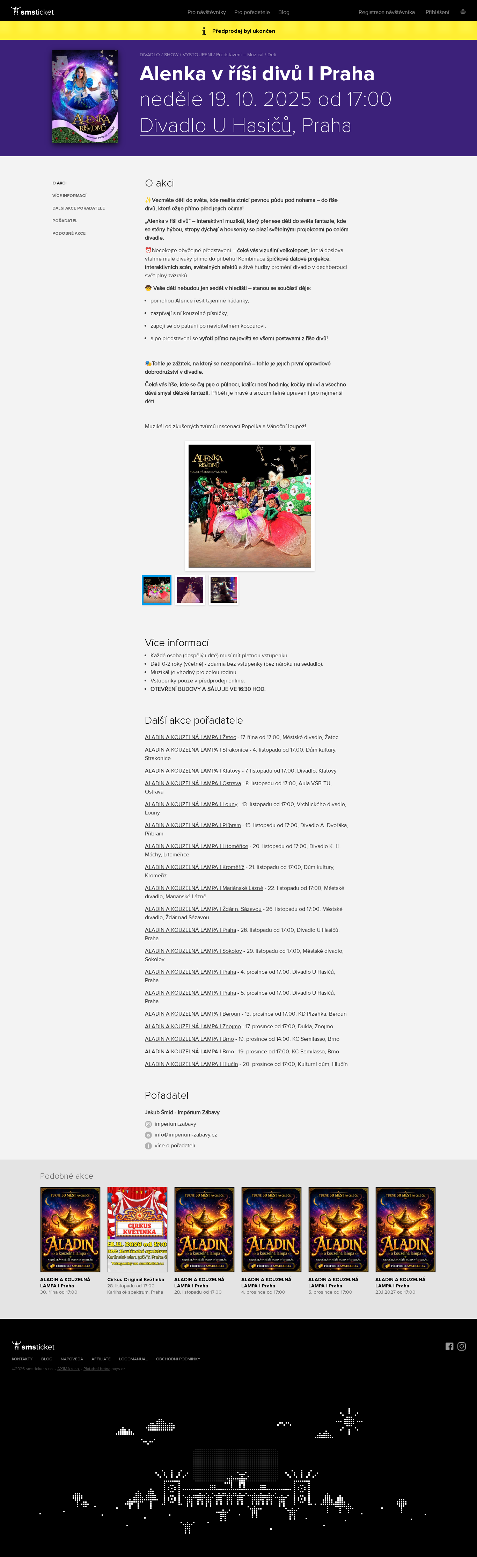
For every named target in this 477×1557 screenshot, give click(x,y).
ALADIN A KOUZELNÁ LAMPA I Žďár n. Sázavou (203, 909)
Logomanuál (133, 1359)
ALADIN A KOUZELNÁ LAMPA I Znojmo (193, 1026)
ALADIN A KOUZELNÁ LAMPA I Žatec (190, 737)
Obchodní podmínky (178, 1359)
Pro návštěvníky (207, 12)
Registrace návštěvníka (387, 12)
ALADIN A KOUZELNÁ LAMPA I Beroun (192, 1013)
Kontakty (22, 1359)
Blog (283, 12)
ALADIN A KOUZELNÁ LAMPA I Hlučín (191, 1064)
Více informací (69, 195)
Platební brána (96, 1369)
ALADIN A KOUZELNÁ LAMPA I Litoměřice (196, 846)
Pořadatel (65, 221)
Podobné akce (69, 233)
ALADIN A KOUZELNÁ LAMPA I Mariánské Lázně (204, 888)
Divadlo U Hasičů (216, 126)
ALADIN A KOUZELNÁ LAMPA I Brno (189, 1039)
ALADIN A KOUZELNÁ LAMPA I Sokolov (193, 951)
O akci (59, 183)
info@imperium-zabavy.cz (186, 1134)
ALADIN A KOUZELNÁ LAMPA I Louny (191, 804)
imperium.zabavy (175, 1123)
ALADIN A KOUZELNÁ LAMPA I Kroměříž (194, 867)
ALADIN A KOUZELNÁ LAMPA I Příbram (193, 825)
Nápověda (72, 1359)
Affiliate (101, 1359)
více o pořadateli (175, 1145)
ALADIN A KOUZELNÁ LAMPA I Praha (190, 930)
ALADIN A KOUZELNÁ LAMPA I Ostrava (193, 783)
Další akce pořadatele (78, 208)
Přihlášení (437, 12)
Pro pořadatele (252, 12)
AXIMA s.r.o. (68, 1369)
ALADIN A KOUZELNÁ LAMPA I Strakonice (196, 749)
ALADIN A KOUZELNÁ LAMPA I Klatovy (193, 770)
